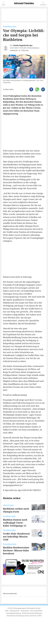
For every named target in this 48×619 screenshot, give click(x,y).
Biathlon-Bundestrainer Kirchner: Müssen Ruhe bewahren (16, 550)
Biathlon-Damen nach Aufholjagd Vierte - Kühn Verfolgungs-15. (15, 522)
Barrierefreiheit (36, 610)
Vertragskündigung (13, 613)
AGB (6, 610)
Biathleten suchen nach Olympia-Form (16, 510)
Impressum (25, 610)
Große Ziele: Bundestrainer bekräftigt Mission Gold (16, 536)
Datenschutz (14, 610)
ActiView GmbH (35, 615)
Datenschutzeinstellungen (32, 613)
